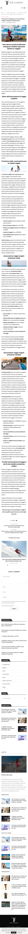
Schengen (12, 141)
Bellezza (5, 667)
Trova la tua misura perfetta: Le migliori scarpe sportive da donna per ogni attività (12, 647)
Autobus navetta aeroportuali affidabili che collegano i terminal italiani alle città (18, 856)
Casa (8, 926)
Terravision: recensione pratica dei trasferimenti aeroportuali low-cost (8, 737)
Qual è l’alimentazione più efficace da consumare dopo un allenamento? (13, 625)
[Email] (24, 8)
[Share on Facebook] (10, 520)
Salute (4, 687)
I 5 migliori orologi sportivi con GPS (9, 636)
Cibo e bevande (6, 684)
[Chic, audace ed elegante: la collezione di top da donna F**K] (5, 896)
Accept (13, 932)
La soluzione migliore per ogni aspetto (11, 174)
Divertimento (6, 674)
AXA (8, 141)
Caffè (4, 671)
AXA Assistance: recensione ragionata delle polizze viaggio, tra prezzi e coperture (8, 711)
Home (2, 12)
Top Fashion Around (10, 22)
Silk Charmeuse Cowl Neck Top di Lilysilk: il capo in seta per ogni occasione (8, 720)
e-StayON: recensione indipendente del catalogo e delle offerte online (8, 728)
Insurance (17, 141)
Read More (19, 932)
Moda (4, 677)
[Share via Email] (16, 520)
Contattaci (18, 926)
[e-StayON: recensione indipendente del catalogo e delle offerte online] (22, 729)
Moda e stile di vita (7, 680)
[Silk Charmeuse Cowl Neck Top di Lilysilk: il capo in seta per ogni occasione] (22, 720)
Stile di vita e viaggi (11, 12)
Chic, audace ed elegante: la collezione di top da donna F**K (18, 894)
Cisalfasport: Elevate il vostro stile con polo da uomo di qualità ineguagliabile (14, 641)
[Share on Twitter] (12, 520)
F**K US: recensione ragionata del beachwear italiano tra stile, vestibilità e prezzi (18, 886)
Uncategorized (6, 664)
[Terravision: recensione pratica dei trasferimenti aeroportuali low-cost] (22, 738)
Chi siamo (13, 926)
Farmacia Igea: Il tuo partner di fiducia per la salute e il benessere (14, 631)
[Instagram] (22, 8)
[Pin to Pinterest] (13, 520)
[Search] (26, 8)
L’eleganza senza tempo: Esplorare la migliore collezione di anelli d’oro (12, 653)
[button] (2, 553)
